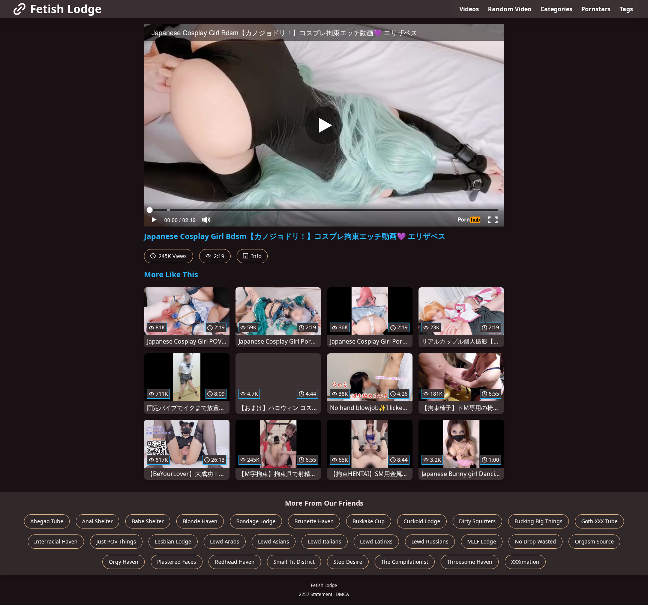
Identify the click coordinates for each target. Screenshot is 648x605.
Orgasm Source (594, 541)
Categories (556, 9)
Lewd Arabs (224, 541)
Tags (626, 9)
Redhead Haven (235, 561)
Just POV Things (116, 541)
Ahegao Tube (46, 521)
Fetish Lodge (66, 9)
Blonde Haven (200, 521)
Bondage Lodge (256, 521)
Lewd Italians (324, 541)
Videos (469, 9)
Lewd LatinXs (376, 541)
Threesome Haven (469, 561)
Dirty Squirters (477, 521)
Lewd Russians (429, 541)
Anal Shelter (97, 521)
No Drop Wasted (535, 541)
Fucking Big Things (538, 521)
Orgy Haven (123, 561)
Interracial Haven (56, 541)
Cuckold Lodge (422, 521)
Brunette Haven (314, 521)
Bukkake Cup (368, 521)
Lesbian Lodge (173, 541)
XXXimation (525, 561)
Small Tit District (294, 561)
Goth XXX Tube (599, 521)
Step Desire (347, 561)
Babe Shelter (148, 521)
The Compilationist (404, 561)
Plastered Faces (176, 561)
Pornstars (595, 9)
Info (255, 256)
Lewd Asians (273, 541)
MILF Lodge (481, 541)
